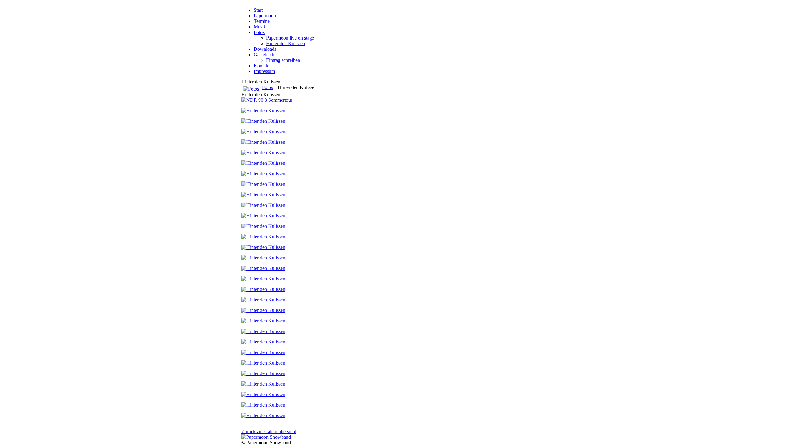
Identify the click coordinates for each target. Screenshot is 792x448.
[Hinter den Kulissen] (263, 110)
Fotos (267, 87)
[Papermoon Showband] (266, 437)
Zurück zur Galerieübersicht (268, 431)
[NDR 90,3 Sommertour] (266, 100)
